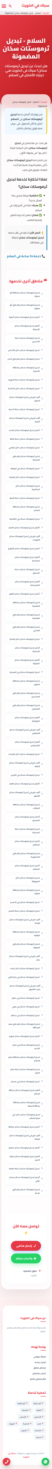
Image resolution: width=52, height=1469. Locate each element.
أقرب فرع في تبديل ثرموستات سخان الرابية (24, 419)
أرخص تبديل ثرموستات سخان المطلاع (27, 842)
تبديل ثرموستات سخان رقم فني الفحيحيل (26, 694)
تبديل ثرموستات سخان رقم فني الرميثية (26, 458)
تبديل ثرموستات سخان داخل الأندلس (24, 350)
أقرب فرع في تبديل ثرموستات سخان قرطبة (24, 1137)
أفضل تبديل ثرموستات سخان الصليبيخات (27, 583)
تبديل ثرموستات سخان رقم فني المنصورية (26, 855)
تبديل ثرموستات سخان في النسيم (25, 902)
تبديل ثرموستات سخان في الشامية (24, 519)
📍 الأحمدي (39, 1417)
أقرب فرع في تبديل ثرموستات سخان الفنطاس (24, 731)
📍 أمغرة (40, 1410)
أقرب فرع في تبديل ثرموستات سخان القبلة (24, 764)
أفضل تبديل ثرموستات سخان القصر (24, 783)
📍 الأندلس (24, 1417)
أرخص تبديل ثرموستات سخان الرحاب (24, 430)
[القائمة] (5, 5)
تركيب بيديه (40, 1362)
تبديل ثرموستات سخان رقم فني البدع (24, 359)
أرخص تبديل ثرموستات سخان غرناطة (24, 1127)
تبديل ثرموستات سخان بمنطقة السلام (26, 508)
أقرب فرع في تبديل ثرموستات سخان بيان (24, 957)
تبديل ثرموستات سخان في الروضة (25, 468)
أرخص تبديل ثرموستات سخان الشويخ (24, 548)
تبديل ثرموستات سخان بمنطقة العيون (26, 682)
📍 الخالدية (39, 1430)
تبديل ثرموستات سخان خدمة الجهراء (24, 380)
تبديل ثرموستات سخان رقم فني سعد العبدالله (24, 1025)
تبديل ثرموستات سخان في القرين (25, 775)
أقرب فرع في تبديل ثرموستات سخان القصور (24, 794)
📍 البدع (40, 1423)
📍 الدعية (40, 1437)
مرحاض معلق (39, 1368)
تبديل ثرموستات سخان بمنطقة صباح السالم (24, 1058)
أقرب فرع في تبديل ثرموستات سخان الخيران (24, 398)
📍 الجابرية (27, 1423)
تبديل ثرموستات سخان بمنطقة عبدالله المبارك (26, 1104)
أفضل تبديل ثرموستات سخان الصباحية (27, 558)
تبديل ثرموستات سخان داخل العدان (24, 639)
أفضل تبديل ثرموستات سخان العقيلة (27, 661)
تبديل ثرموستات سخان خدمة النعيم (24, 911)
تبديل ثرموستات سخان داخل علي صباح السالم (26, 1116)
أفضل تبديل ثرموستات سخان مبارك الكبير (24, 1158)
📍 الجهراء (13, 1423)
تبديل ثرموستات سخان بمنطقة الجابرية (26, 369)
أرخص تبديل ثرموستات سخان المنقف (27, 867)
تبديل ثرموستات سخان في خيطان (25, 1015)
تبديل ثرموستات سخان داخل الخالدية (24, 388)
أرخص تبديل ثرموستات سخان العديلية (27, 649)
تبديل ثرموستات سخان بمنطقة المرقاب (26, 806)
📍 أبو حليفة (38, 1403)
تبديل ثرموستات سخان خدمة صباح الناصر (25, 1071)
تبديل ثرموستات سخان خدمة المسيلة (27, 830)
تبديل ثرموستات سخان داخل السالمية (27, 487)
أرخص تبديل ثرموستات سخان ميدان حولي (24, 1179)
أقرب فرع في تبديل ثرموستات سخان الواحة (24, 921)
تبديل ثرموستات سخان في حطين (26, 998)
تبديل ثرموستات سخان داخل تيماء (25, 968)
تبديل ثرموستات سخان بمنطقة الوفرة (26, 933)
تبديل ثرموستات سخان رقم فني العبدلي (26, 628)
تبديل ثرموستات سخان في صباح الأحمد (26, 1046)
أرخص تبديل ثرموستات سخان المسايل (27, 818)
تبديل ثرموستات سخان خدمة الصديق (27, 571)
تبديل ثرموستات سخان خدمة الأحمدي (27, 339)
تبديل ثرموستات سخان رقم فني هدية (26, 1191)
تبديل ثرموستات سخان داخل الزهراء (24, 477)
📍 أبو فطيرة (22, 1403)
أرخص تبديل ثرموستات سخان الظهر (24, 594)
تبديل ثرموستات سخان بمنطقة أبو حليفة (25, 294)
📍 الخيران (25, 1430)
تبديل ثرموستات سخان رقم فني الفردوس (26, 707)
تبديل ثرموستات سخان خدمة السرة (24, 498)
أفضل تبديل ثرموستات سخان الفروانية (27, 719)
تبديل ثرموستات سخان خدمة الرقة (25, 439)
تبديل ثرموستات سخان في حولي (26, 1006)
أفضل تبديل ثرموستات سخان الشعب (24, 527)
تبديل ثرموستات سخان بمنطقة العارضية (26, 604)
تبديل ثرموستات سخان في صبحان (25, 1081)
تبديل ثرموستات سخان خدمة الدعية (24, 409)
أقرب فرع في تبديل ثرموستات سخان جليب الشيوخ (24, 987)
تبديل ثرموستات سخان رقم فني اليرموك (26, 945)
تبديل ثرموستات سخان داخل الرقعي (24, 447)
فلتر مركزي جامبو (38, 1379)
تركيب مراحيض (39, 1373)
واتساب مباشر (24, 1258)
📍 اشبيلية (26, 1410)
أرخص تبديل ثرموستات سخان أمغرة (24, 317)
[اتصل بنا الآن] (6, 1462)
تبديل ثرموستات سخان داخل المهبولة (27, 879)
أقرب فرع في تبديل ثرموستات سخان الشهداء (24, 538)
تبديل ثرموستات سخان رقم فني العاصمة (26, 616)
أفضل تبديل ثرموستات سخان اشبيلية (27, 327)
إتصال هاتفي (24, 1246)
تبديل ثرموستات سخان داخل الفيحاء (24, 754)
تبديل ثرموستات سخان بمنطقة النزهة (26, 891)
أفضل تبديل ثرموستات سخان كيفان (24, 1147)
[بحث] (11, 5)
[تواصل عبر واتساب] (45, 1462)
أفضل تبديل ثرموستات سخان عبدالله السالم (24, 1091)
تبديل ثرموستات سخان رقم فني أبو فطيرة (25, 306)
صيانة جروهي (39, 1357)
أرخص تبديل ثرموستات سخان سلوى (24, 1036)
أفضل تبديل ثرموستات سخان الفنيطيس (27, 743)
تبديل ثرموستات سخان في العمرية (25, 672)
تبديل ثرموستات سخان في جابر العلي (24, 977)
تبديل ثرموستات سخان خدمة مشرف (24, 1168)
